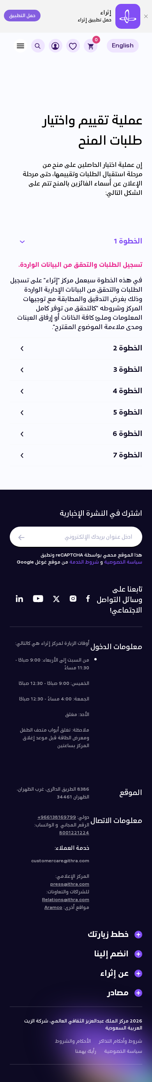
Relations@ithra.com (65, 899)
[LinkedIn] (19, 600)
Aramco (53, 907)
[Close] (146, 16)
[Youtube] (38, 600)
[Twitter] (56, 600)
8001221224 (74, 833)
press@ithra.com (69, 884)
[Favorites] (73, 46)
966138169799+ (56, 817)
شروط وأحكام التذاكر (120, 1041)
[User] (55, 46)
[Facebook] (88, 600)
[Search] (38, 46)
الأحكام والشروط (73, 1041)
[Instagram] (72, 600)
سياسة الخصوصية (123, 562)
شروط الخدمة (84, 562)
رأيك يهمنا (85, 1051)
